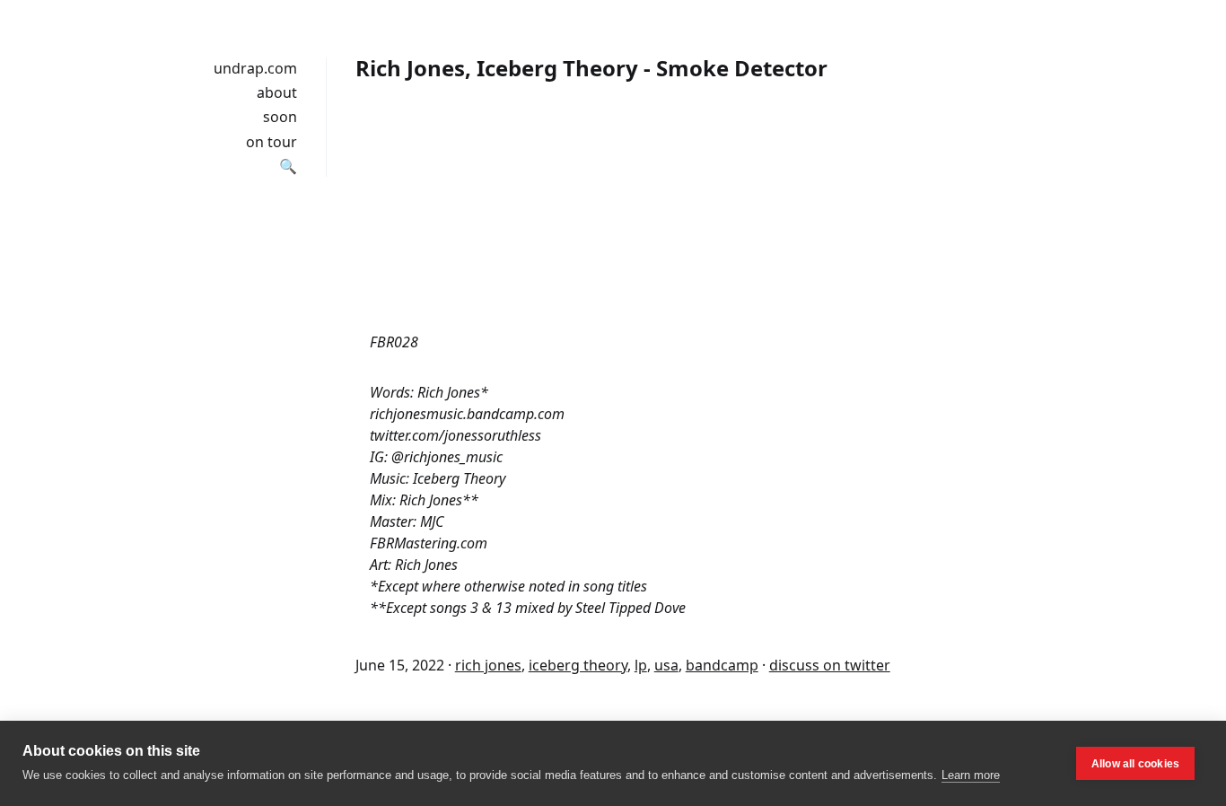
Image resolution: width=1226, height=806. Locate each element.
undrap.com (255, 68)
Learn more (970, 775)
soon (280, 117)
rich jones (488, 665)
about (277, 92)
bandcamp (722, 665)
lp (641, 665)
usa (666, 665)
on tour (271, 142)
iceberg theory (578, 665)
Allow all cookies (1135, 764)
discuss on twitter (829, 665)
